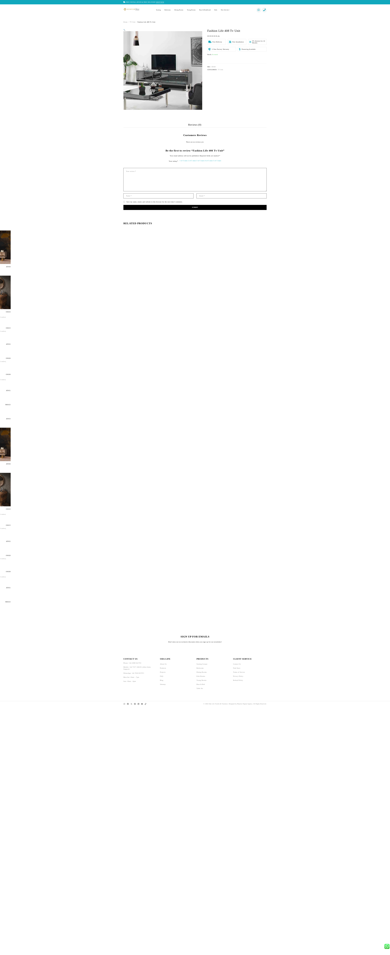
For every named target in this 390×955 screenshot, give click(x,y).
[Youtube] (142, 704)
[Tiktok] (145, 704)
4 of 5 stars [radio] (209, 160)
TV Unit (132, 22)
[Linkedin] (138, 704)
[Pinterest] (135, 704)
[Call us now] (264, 10)
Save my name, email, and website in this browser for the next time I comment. (154, 202)
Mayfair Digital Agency (244, 704)
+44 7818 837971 (138, 673)
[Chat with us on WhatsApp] (258, 10)
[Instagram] (124, 704)
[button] (124, 30)
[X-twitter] (131, 704)
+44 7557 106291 (135, 667)
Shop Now (160, 2)
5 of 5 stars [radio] (217, 160)
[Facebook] (128, 704)
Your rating (173, 161)
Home (125, 22)
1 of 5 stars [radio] (184, 160)
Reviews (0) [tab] (194, 124)
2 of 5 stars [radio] (192, 160)
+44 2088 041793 (135, 663)
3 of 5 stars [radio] (200, 160)
